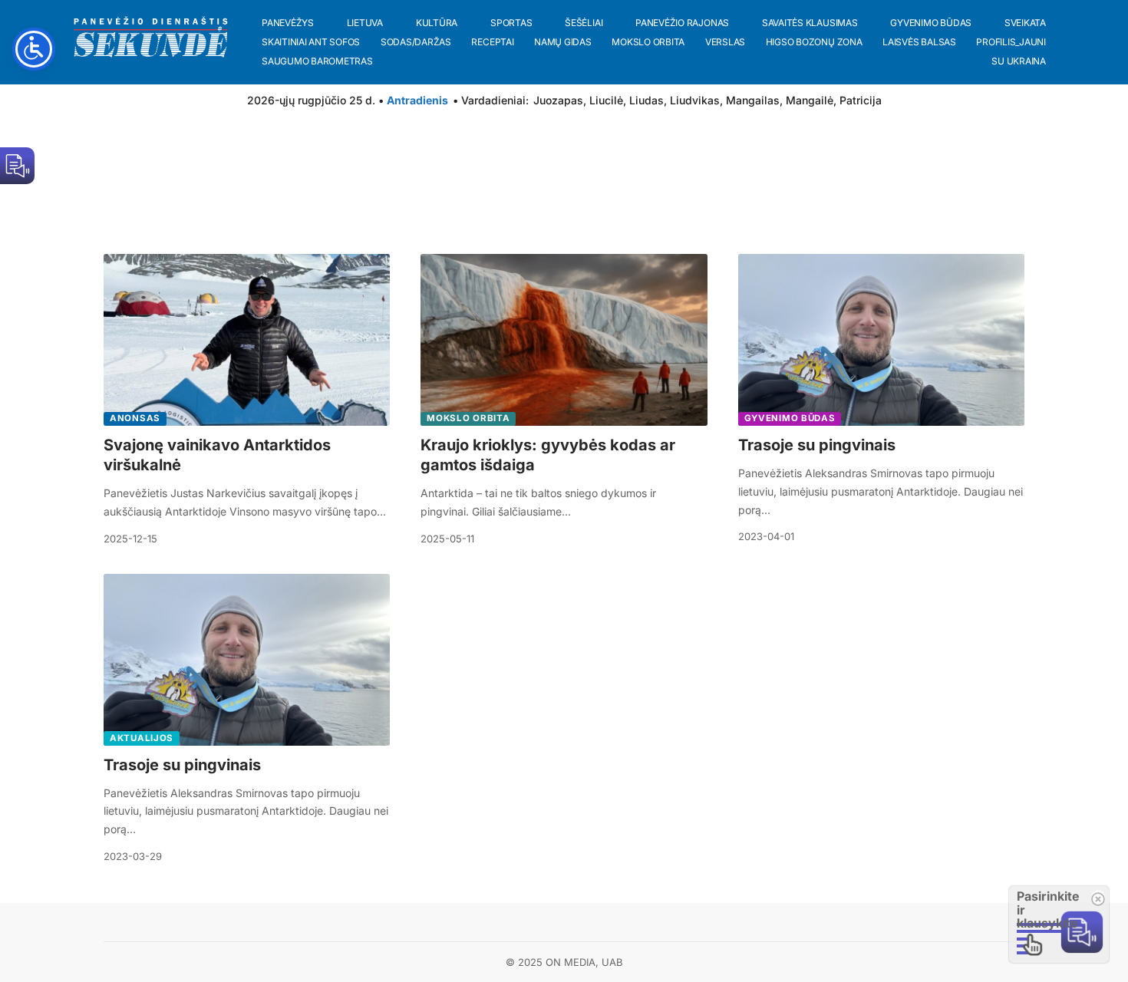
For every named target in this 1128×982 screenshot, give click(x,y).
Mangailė (809, 100)
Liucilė (606, 100)
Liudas (646, 100)
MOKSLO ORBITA (468, 418)
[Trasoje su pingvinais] (881, 340)
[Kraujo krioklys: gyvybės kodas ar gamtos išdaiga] (564, 340)
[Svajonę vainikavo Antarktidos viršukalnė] (247, 340)
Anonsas (135, 418)
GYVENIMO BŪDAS (790, 418)
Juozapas (558, 100)
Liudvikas (695, 100)
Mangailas (753, 100)
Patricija (860, 100)
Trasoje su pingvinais (816, 445)
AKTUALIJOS (141, 738)
